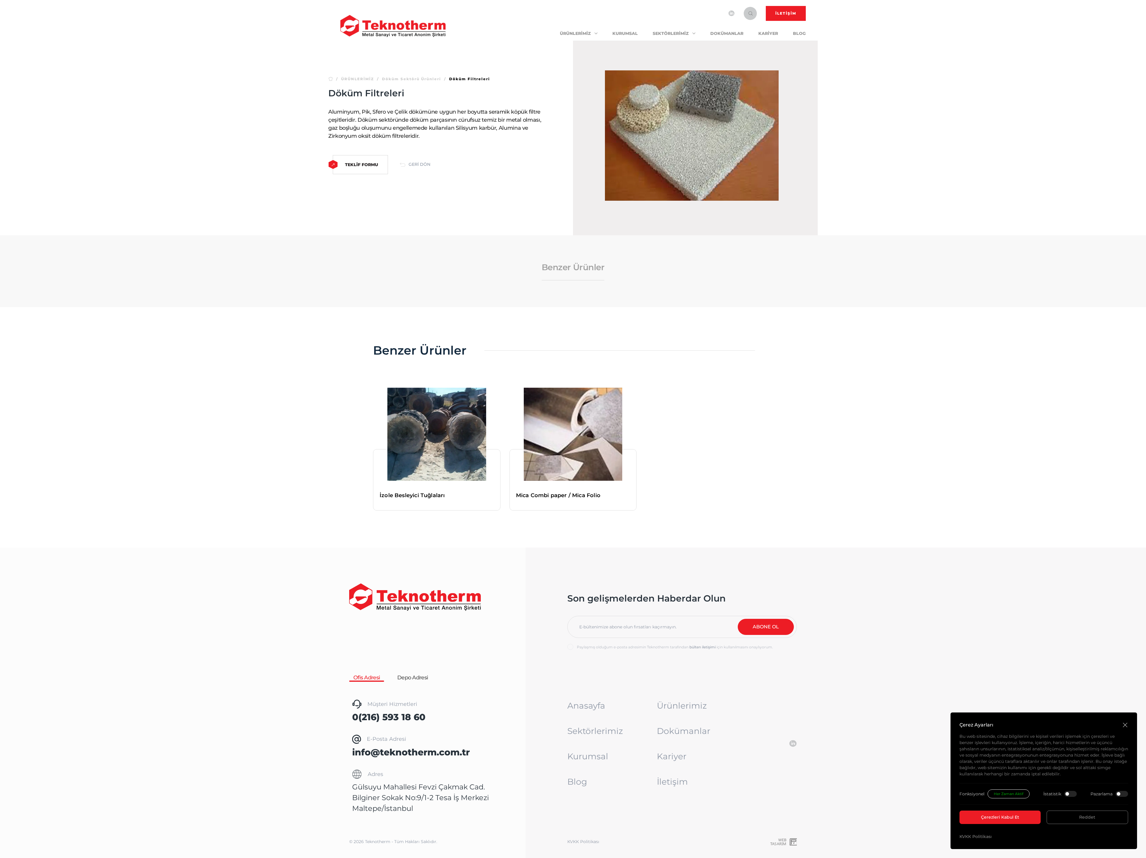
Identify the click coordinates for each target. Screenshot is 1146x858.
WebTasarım (778, 841)
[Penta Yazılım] (793, 842)
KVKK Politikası (975, 836)
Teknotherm (377, 841)
